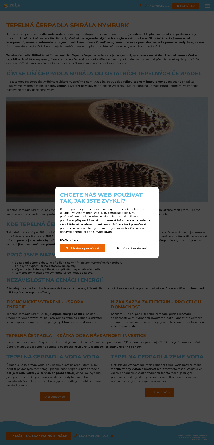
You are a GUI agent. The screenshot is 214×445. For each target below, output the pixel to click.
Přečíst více (68, 240)
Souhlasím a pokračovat (82, 248)
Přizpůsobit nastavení (131, 248)
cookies (127, 209)
